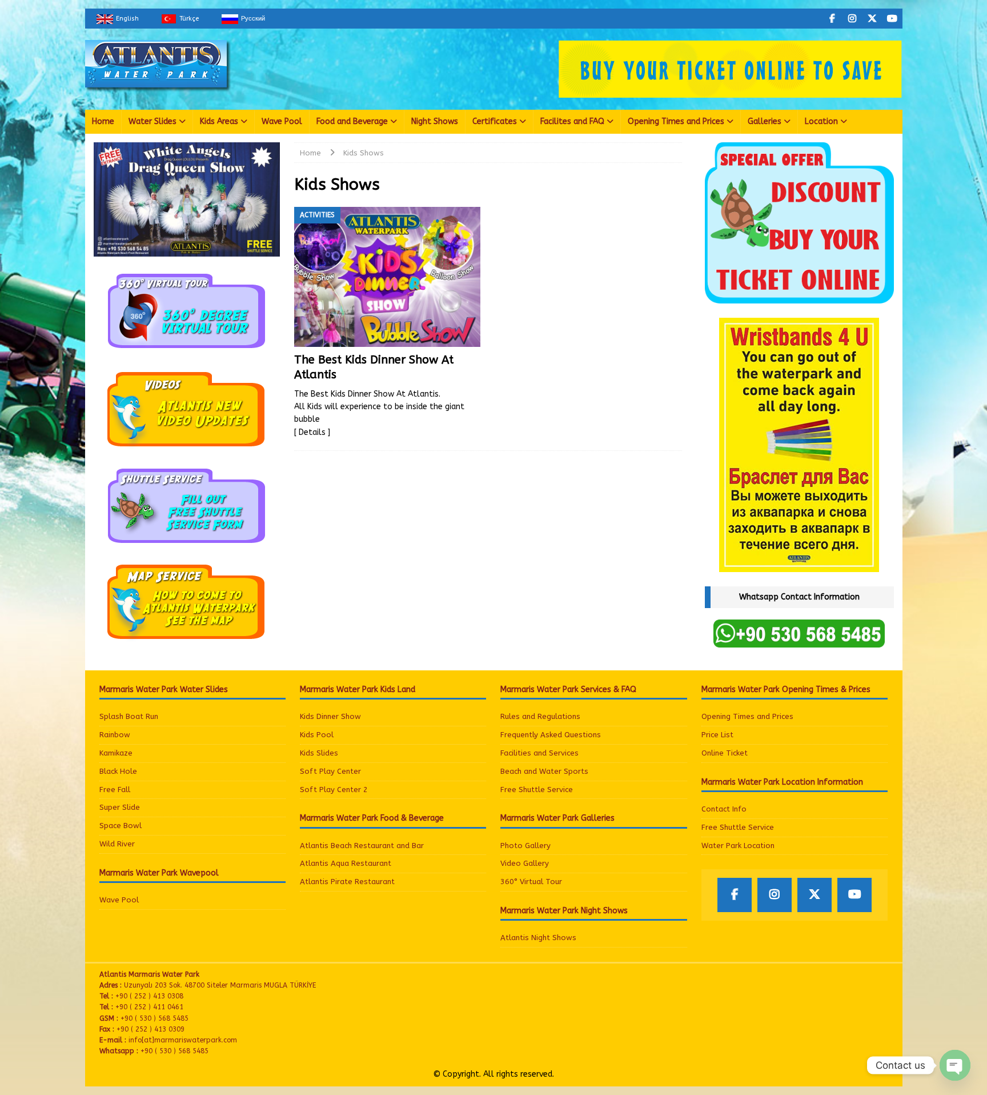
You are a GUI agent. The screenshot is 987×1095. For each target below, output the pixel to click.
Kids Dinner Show (330, 716)
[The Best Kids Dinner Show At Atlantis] (387, 277)
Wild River (117, 844)
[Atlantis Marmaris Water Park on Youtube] (892, 19)
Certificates (494, 121)
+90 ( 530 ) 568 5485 (174, 1051)
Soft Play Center (330, 771)
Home (103, 121)
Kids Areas (219, 121)
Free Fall (114, 789)
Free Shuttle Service (536, 789)
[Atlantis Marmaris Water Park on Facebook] (832, 19)
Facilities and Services (539, 753)
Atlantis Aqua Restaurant (345, 863)
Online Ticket (724, 753)
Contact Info (724, 809)
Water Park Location (738, 845)
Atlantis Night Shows (538, 937)
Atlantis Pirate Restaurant (347, 881)
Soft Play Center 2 (334, 789)
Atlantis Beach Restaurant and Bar (362, 845)
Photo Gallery (525, 845)
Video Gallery (524, 863)
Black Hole (118, 771)
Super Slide (119, 807)
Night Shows (434, 121)
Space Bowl (120, 825)
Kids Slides (319, 753)
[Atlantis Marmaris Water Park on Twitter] (872, 19)
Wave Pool (282, 121)
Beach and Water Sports (544, 771)
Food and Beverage (352, 121)
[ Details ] (312, 432)
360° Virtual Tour (531, 881)
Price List (717, 734)
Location (821, 121)
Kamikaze (116, 753)
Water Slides (152, 121)
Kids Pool (317, 734)
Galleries (764, 121)
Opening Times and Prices (676, 121)
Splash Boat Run (128, 716)
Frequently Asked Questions (550, 734)
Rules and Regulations (540, 716)
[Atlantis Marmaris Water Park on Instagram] (852, 19)
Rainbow (114, 734)
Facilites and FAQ (572, 121)
